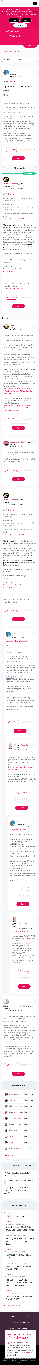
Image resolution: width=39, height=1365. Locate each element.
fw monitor (26, 938)
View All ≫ (8, 1155)
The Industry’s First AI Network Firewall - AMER (18, 1297)
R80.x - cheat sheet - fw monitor (14, 218)
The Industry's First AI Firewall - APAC (19, 1256)
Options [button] (34, 51)
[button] (14, 20)
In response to (16, 641)
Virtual (8, 1221)
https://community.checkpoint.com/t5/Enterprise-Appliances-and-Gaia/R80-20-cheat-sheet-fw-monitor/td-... (19, 391)
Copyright (13, 1360)
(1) (34, 149)
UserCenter (20, 1363)
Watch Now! (17, 35)
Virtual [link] (16, 1216)
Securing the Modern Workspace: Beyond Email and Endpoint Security (19, 1241)
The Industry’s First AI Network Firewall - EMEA (18, 1267)
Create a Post (30, 45)
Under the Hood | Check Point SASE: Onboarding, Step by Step (19, 1228)
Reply (18, 158)
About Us (32, 1360)
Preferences (20, 25)
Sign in (9, 1343)
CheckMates (12, 1306)
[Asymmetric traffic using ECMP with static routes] (3, 168)
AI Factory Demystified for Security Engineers (18, 1181)
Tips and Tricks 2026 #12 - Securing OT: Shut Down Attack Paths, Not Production (19, 1282)
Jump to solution (11, 82)
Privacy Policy (23, 1360)
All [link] (9, 1216)
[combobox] (19, 59)
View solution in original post (13, 288)
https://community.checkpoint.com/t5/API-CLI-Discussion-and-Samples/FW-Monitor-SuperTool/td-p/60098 (18, 407)
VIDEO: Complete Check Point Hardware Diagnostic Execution (16, 1174)
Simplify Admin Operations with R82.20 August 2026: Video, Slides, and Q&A (18, 1190)
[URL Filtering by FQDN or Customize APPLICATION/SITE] (35, 168)
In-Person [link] (25, 1216)
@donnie (11, 194)
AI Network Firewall (12, 51)
